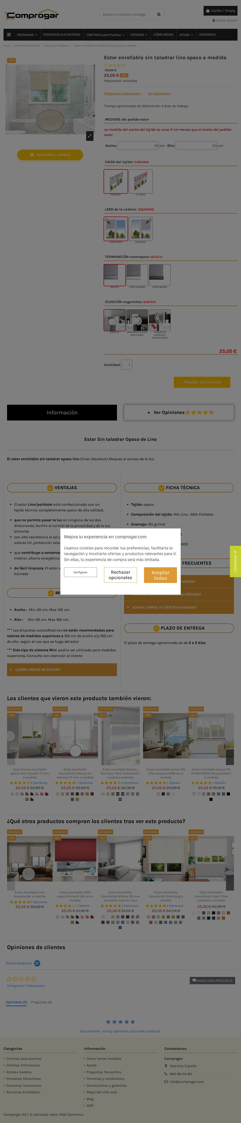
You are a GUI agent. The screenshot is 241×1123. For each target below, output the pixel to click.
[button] (235, 561)
